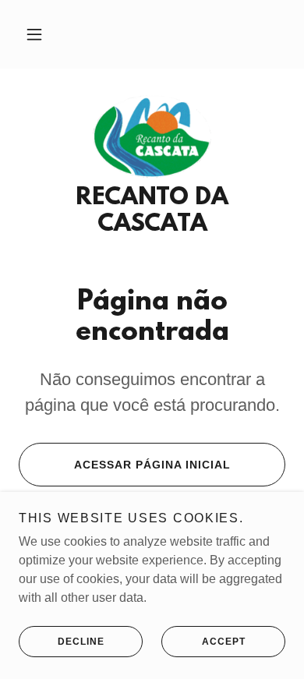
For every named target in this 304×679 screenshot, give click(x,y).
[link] (152, 136)
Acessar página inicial (152, 464)
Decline (81, 641)
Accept (224, 641)
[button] (34, 34)
